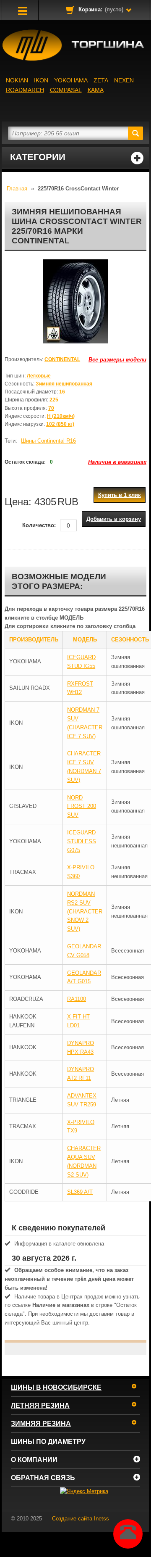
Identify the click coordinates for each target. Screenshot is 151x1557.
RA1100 (76, 999)
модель (85, 639)
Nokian (17, 80)
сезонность (130, 639)
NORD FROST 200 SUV (81, 806)
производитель (33, 639)
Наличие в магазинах (117, 462)
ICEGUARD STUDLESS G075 (81, 841)
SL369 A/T (80, 1192)
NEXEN (124, 80)
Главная (17, 188)
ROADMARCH (25, 90)
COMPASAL (66, 90)
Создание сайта (80, 1518)
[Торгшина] (76, 45)
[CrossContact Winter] (75, 301)
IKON (41, 80)
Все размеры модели (117, 359)
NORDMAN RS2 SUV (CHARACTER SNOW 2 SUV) (84, 911)
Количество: (39, 525)
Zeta (101, 80)
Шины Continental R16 (48, 441)
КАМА (96, 90)
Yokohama (71, 80)
